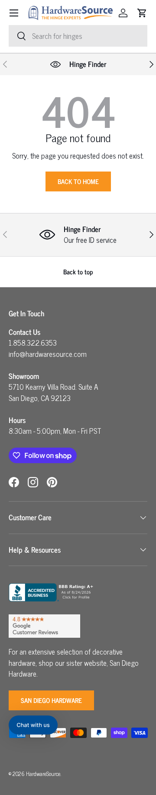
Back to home (78, 181)
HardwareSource (43, 773)
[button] (142, 12)
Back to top (78, 271)
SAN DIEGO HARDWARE (51, 700)
